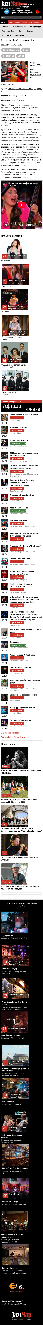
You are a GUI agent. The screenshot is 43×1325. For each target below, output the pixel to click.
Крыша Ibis (13, 258)
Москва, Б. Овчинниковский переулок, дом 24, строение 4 (14, 1272)
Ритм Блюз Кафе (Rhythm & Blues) (23, 526)
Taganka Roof (15, 625)
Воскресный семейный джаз (23, 495)
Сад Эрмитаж (7, 935)
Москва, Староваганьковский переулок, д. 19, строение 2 (14, 1008)
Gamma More (15, 700)
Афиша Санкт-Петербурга (13, 737)
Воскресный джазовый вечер (23, 695)
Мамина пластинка (18, 521)
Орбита (13, 542)
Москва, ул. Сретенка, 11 (13, 1105)
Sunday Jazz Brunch (19, 440)
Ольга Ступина (17, 100)
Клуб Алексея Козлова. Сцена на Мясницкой (13, 363)
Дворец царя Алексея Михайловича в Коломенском (24, 475)
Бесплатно (19, 35)
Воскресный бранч (18, 427)
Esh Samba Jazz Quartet (20, 720)
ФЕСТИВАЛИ (14, 23)
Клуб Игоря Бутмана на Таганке (13, 391)
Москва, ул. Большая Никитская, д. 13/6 (10, 1241)
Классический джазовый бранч (24, 415)
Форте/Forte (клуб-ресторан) (15, 1168)
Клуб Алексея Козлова (19, 446)
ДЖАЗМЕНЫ (34, 23)
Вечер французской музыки (22, 708)
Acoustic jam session (19, 508)
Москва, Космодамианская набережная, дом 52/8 (13, 1074)
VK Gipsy (12, 309)
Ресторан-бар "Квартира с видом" (14, 335)
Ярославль (6, 35)
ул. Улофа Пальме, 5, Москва (14, 1304)
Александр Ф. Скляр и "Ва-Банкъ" (25, 546)
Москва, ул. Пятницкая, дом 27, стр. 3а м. (15, 973)
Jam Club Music (16, 420)
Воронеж (30, 31)
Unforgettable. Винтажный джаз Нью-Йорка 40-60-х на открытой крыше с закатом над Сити (24, 599)
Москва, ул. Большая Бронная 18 (14, 1172)
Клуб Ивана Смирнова (18, 592)
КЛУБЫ (24, 23)
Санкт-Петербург (19, 26)
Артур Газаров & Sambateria (22, 655)
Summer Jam (15, 642)
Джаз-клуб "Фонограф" (12, 1301)
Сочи (21, 31)
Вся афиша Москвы (10, 733)
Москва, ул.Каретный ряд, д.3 (14, 938)
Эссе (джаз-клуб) (17, 491)
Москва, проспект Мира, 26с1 (14, 1204)
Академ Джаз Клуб (10, 1201)
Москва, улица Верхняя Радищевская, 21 (11, 1141)
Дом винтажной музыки (19, 580)
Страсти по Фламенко (20, 559)
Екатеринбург (35, 26)
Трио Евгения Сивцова (20, 668)
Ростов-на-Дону (8, 31)
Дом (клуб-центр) (9, 1268)
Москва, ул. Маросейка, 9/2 (12, 1038)
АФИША (4, 23)
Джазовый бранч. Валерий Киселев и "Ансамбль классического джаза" (22, 482)
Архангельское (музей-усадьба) (22, 461)
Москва (24, 4)
